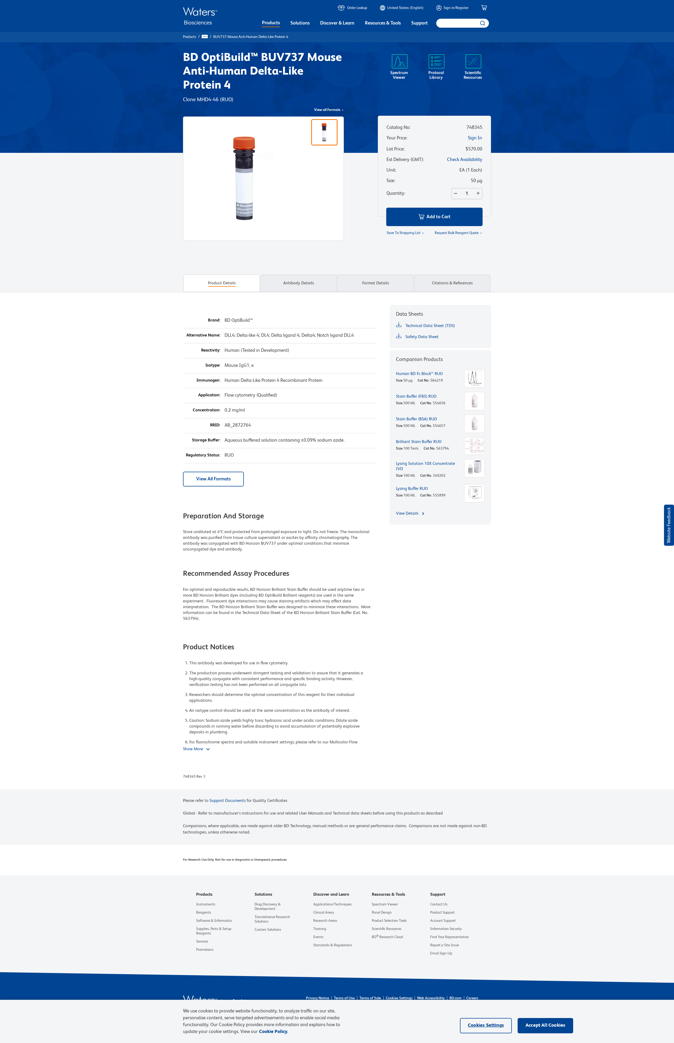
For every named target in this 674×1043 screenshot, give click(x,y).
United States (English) (405, 8)
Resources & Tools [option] (383, 23)
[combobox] (462, 23)
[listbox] (271, 24)
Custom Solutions (268, 930)
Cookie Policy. (273, 1031)
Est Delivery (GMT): (405, 159)
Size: (390, 180)
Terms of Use (344, 998)
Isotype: (212, 365)
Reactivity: (210, 350)
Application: (209, 395)
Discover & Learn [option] (337, 23)
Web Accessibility (431, 998)
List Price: (395, 149)
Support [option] (419, 23)
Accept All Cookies (545, 1025)
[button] (434, 217)
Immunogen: (208, 380)
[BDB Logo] (200, 16)
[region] (337, 1021)
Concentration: (206, 410)
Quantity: (395, 193)
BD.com (455, 998)
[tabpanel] (337, 547)
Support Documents (228, 801)
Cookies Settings (399, 998)
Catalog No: (398, 127)
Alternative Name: (203, 335)
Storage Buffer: (206, 440)
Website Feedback (669, 525)
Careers (472, 998)
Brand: (214, 320)
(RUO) (226, 100)
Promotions (205, 950)
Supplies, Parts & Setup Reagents (213, 931)
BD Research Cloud (387, 937)
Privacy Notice (317, 998)
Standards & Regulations (332, 945)
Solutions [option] (300, 23)
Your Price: (396, 138)
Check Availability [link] (464, 159)
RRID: (215, 425)
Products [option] (271, 23)
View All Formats (213, 479)
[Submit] (482, 23)
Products (189, 37)
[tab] (222, 283)
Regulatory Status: (203, 455)
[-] (454, 193)
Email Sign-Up (441, 953)
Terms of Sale (370, 998)
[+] (479, 193)
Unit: (391, 170)
